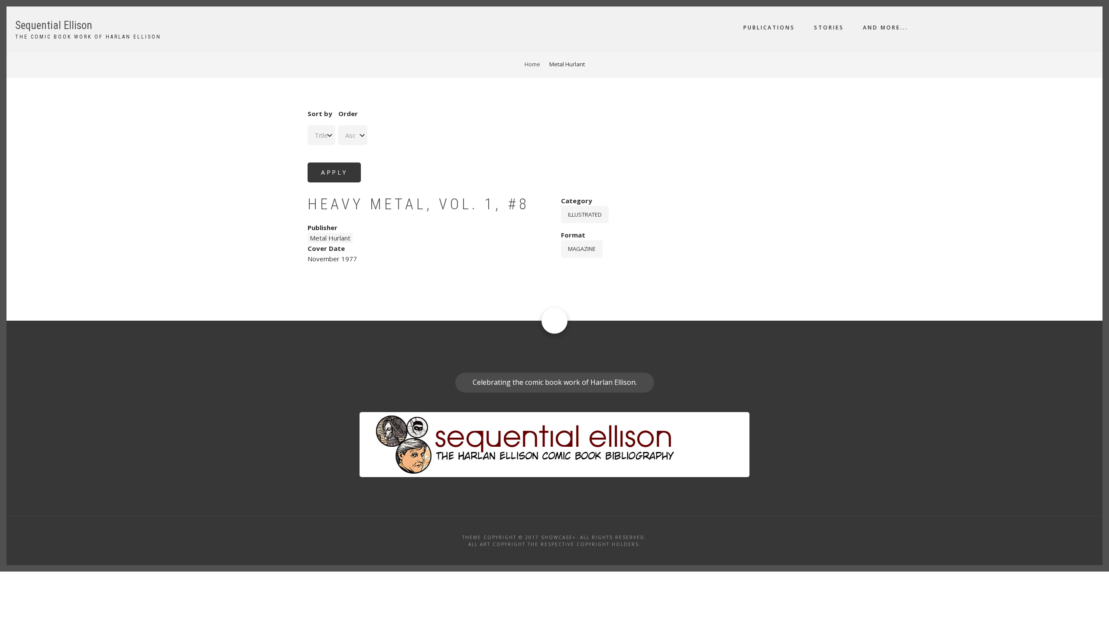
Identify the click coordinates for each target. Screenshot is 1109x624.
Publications (769, 27)
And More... (885, 27)
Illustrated (585, 214)
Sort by (320, 113)
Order (348, 113)
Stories (829, 27)
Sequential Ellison (53, 25)
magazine (582, 249)
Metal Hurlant (330, 238)
